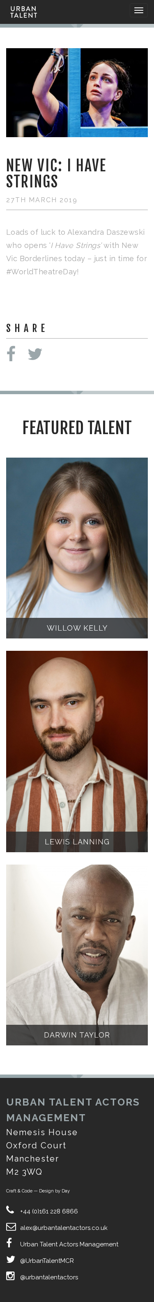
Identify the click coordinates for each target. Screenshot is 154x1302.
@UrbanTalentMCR (47, 1261)
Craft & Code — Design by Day (38, 1191)
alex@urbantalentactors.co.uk (64, 1228)
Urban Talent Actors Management (69, 1244)
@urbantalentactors (49, 1277)
